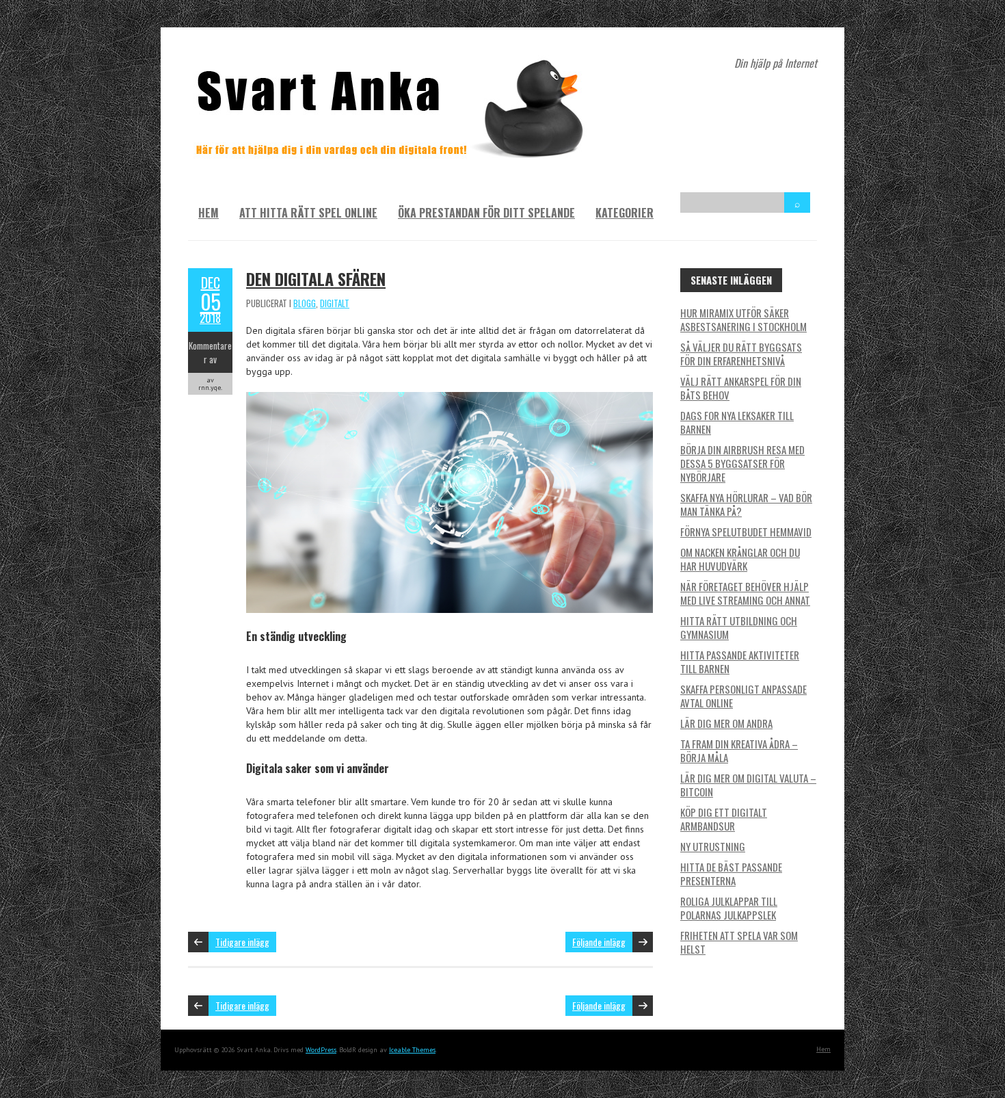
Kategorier (624, 213)
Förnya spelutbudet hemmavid (746, 531)
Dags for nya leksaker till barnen (737, 422)
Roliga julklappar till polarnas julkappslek (728, 907)
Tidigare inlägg (242, 941)
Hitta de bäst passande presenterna (731, 873)
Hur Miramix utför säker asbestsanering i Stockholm (743, 319)
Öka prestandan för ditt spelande (486, 213)
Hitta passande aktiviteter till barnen (739, 661)
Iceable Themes (412, 1049)
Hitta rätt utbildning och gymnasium (738, 627)
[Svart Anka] (393, 61)
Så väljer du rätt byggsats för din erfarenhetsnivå (741, 353)
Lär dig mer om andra (726, 723)
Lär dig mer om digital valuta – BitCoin (748, 784)
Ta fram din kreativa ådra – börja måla (739, 750)
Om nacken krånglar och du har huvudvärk (740, 559)
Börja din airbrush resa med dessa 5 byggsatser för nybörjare (742, 463)
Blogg (304, 303)
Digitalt (334, 303)
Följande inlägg (599, 941)
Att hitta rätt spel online (308, 213)
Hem (208, 213)
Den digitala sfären (316, 278)
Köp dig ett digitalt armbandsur (723, 819)
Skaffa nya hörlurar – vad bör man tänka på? (746, 504)
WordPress (321, 1049)
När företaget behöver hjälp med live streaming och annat (745, 593)
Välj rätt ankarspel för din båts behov (740, 388)
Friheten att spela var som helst (739, 942)
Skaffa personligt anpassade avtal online (743, 695)
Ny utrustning (712, 846)
